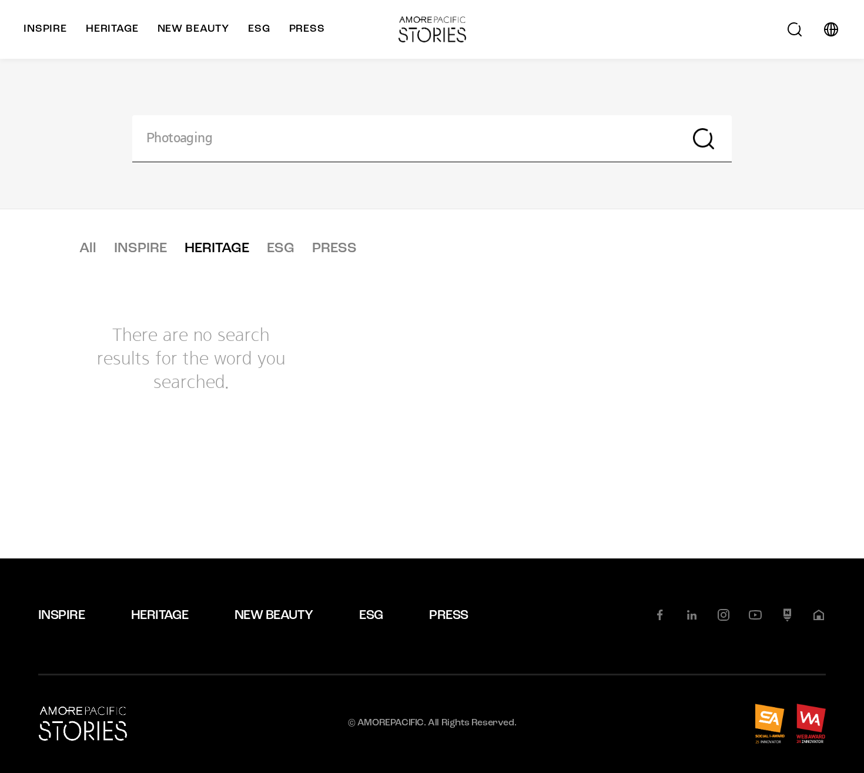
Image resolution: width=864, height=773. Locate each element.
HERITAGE (217, 249)
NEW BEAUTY (274, 616)
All (87, 249)
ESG (280, 249)
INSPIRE (140, 249)
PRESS (334, 249)
